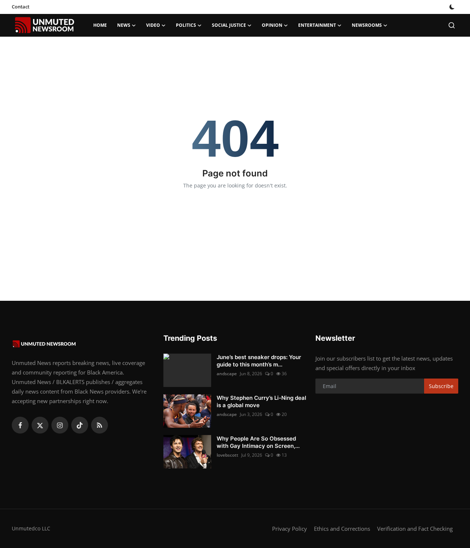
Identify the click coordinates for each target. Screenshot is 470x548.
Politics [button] (186, 25)
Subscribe (441, 386)
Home (100, 25)
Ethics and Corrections (342, 528)
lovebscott (227, 455)
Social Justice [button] (229, 25)
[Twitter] (40, 425)
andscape (227, 373)
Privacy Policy (289, 528)
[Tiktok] (79, 425)
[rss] (99, 425)
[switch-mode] (452, 7)
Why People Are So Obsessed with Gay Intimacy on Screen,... (258, 442)
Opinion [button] (272, 25)
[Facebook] (20, 425)
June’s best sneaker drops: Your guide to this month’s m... (259, 361)
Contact (20, 6)
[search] (451, 25)
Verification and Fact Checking (415, 528)
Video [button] (153, 25)
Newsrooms (367, 25)
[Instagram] (59, 425)
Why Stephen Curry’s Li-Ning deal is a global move (261, 401)
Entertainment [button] (317, 25)
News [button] (123, 25)
